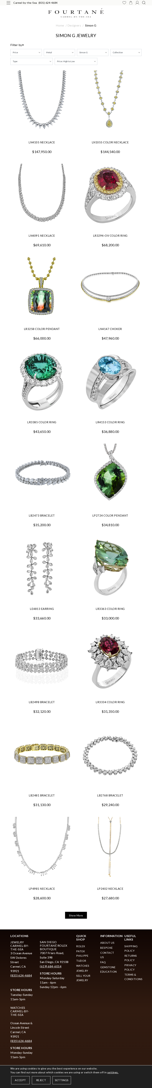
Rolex (80, 946)
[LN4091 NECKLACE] (42, 195)
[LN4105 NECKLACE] (42, 101)
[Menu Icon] (8, 2)
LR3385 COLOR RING (41, 422)
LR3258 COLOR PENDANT (42, 329)
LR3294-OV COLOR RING (110, 235)
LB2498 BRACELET (42, 702)
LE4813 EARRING (42, 608)
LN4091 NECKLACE (42, 235)
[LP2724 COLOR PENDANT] (110, 475)
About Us (107, 942)
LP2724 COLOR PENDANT (110, 515)
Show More (76, 915)
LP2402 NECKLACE (110, 888)
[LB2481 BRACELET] (42, 755)
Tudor (81, 960)
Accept (20, 1080)
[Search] (144, 2)
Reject (41, 1080)
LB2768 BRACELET (110, 795)
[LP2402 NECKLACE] (110, 848)
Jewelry (82, 970)
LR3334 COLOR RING (110, 702)
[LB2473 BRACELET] (42, 475)
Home (60, 25)
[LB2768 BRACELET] (110, 755)
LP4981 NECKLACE (42, 888)
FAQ (103, 962)
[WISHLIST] (124, 2)
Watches (82, 965)
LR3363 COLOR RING (110, 608)
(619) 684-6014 (50, 966)
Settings (61, 1080)
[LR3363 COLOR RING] (110, 568)
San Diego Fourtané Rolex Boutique (53, 945)
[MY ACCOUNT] (137, 2)
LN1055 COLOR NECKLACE (110, 142)
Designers (74, 25)
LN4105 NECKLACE (42, 142)
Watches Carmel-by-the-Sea (19, 1011)
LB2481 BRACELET (42, 795)
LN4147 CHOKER (110, 329)
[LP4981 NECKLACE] (42, 848)
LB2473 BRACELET (42, 515)
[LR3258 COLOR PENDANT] (42, 288)
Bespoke (106, 947)
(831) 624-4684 (48, 2)
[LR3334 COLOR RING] (110, 661)
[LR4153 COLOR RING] (110, 381)
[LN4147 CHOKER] (110, 288)
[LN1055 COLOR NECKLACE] (110, 101)
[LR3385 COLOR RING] (42, 381)
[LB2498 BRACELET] (42, 661)
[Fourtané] (76, 12)
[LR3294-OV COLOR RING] (110, 195)
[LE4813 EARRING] (42, 568)
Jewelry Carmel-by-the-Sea (19, 945)
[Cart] (131, 2)
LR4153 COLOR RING (110, 422)
